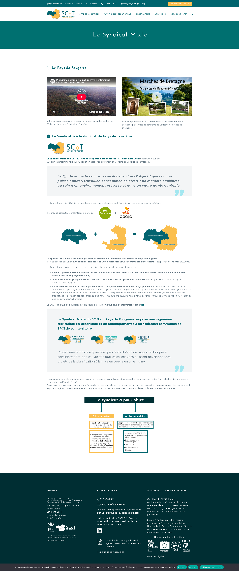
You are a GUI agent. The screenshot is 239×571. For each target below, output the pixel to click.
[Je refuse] (236, 567)
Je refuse (193, 567)
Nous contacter (179, 14)
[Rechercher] (192, 14)
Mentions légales (155, 556)
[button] (157, 97)
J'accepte (182, 567)
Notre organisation (88, 14)
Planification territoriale (117, 14)
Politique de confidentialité (110, 552)
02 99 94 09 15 (110, 4)
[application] (157, 96)
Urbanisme (160, 14)
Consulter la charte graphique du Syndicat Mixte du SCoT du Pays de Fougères (123, 543)
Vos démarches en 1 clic (180, 4)
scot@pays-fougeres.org (134, 4)
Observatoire (143, 14)
